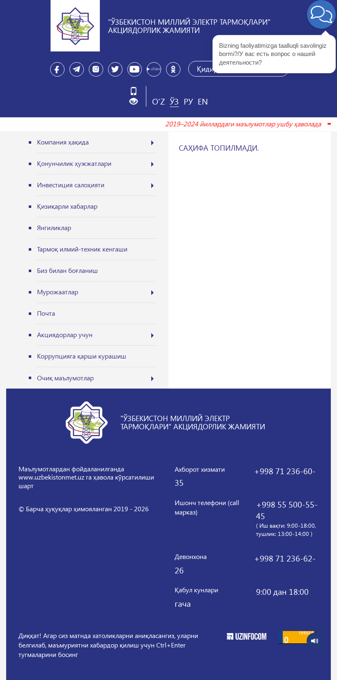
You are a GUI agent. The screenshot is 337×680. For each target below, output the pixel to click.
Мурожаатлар (57, 291)
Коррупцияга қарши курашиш (81, 356)
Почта (46, 313)
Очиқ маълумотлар (65, 377)
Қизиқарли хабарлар (67, 206)
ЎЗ (174, 101)
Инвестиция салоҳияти (70, 184)
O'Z (158, 101)
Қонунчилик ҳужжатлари (74, 163)
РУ (188, 101)
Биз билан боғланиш (67, 270)
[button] (136, 101)
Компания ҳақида (63, 141)
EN (203, 101)
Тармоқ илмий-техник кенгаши (82, 249)
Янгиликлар (54, 227)
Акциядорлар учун (64, 334)
